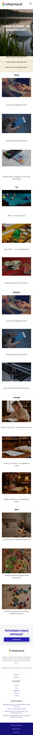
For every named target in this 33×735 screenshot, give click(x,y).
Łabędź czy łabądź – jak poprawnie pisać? (16, 28)
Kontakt (16, 677)
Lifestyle (16, 397)
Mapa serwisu (16, 729)
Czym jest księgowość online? (16, 105)
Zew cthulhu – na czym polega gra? (16, 249)
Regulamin (16, 732)
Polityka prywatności (16, 725)
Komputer (16, 292)
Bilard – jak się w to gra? (16, 215)
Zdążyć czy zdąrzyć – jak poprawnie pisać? (16, 57)
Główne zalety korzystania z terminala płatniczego (16, 177)
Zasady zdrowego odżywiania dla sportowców (17, 576)
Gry (16, 187)
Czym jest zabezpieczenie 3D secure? (16, 388)
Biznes (16, 75)
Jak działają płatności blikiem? (16, 141)
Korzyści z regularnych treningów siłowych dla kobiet (16, 612)
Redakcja (16, 674)
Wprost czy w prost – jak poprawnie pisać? (16, 67)
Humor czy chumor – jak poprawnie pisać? (16, 62)
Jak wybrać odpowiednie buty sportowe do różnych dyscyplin (16, 716)
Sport (17, 509)
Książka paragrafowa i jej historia (16, 283)
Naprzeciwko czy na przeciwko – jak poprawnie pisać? (16, 712)
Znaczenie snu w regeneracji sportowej (16, 539)
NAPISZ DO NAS (16, 640)
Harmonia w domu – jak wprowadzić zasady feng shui (16, 705)
